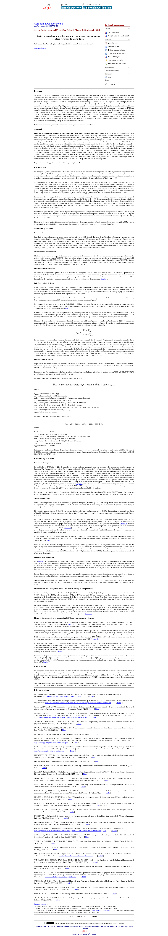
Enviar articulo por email (117, 64)
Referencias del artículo (116, 50)
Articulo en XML (114, 47)
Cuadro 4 (68, 528)
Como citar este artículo (117, 53)
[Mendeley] (106, 77)
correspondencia (40, 48)
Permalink (111, 84)
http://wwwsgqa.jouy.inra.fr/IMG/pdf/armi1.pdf (51, 743)
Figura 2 (41, 561)
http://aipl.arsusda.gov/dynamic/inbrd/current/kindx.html (63, 696)
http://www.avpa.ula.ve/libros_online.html (49, 751)
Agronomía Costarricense (48, 23)
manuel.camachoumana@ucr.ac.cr (84, 934)
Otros (109, 77)
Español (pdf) (113, 43)
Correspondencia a (40, 904)
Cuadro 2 (68, 308)
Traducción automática (116, 60)
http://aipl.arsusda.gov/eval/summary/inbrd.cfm (76, 856)
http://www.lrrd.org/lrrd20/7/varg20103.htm (60, 877)
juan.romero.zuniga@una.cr (102, 910)
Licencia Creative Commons (115, 923)
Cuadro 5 (88, 614)
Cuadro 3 (123, 524)
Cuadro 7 (60, 652)
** (35, 908)
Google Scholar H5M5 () (118, 36)
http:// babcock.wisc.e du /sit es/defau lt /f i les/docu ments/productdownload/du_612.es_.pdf (78, 703)
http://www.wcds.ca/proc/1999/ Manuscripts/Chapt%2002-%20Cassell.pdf (60, 717)
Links (91, 696)
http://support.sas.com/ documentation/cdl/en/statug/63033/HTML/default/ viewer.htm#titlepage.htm (70, 831)
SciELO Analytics (114, 32)
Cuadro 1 (104, 279)
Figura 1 (79, 484)
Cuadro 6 (70, 624)
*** (94, 43)
